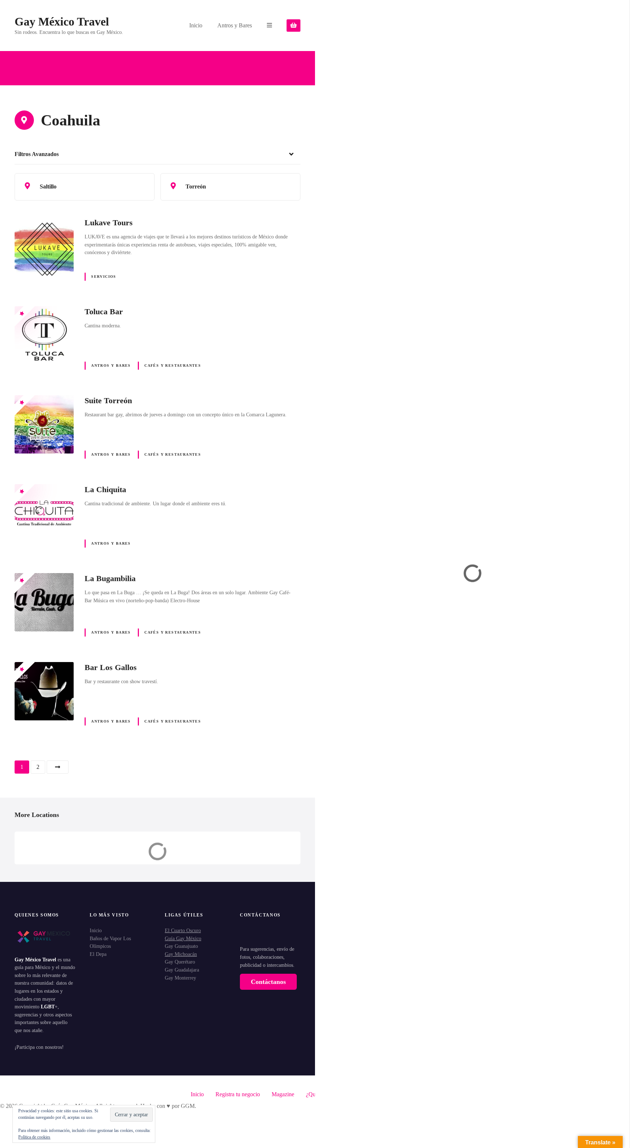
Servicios (103, 277)
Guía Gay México (183, 938)
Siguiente (58, 767)
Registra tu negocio (237, 1094)
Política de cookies (34, 1137)
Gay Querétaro (180, 962)
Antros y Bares (234, 25)
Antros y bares (111, 365)
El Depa (98, 954)
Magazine (283, 1094)
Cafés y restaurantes (172, 365)
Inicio (195, 25)
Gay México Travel (62, 21)
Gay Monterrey (180, 978)
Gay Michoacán (181, 954)
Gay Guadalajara (182, 970)
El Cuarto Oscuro (183, 930)
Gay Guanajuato (181, 946)
